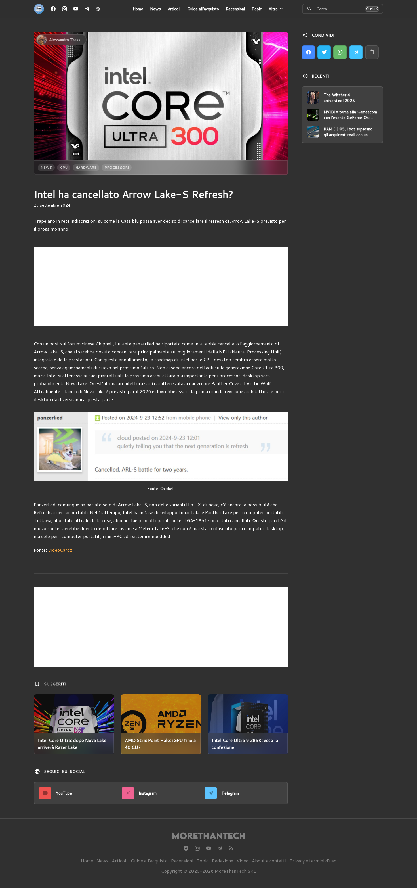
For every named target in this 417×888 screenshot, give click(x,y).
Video (242, 860)
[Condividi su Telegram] (356, 52)
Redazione (222, 860)
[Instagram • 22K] (64, 8)
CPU (64, 167)
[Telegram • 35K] (87, 8)
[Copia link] (372, 52)
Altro (273, 9)
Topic (257, 9)
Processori (116, 167)
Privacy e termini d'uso (313, 860)
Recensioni (235, 9)
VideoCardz (60, 550)
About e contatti (269, 860)
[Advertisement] (161, 286)
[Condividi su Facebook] (308, 52)
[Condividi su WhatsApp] (340, 52)
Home (138, 9)
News (155, 9)
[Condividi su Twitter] (324, 52)
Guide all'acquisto (203, 9)
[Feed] (98, 8)
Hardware (85, 167)
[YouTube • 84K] (75, 8)
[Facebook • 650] (53, 8)
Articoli (174, 9)
